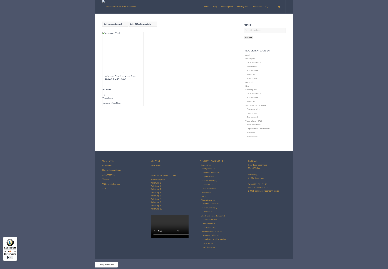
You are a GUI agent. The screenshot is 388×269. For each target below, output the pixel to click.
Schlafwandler (252, 70)
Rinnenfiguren (251, 90)
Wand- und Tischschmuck (255, 105)
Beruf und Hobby (254, 62)
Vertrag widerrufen (106, 265)
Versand (105, 179)
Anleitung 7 (156, 199)
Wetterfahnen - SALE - (254, 121)
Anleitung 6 (156, 196)
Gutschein (249, 82)
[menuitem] (206, 7)
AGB (104, 189)
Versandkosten (108, 98)
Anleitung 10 (156, 209)
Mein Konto (156, 166)
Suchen (248, 37)
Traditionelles (252, 78)
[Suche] (266, 7)
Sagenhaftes (252, 66)
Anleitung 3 (156, 186)
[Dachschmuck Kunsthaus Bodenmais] (119, 7)
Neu (247, 86)
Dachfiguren (250, 59)
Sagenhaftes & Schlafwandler (258, 129)
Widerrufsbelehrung (111, 184)
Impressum (107, 166)
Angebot (248, 55)
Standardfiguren (158, 180)
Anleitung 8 (156, 202)
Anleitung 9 (156, 206)
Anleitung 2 (156, 183)
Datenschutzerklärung (111, 170)
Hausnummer (252, 113)
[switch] (10, 257)
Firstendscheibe (253, 109)
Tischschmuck (252, 117)
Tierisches (251, 74)
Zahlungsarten (108, 175)
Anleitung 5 (156, 193)
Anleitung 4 (156, 189)
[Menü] (15, 239)
